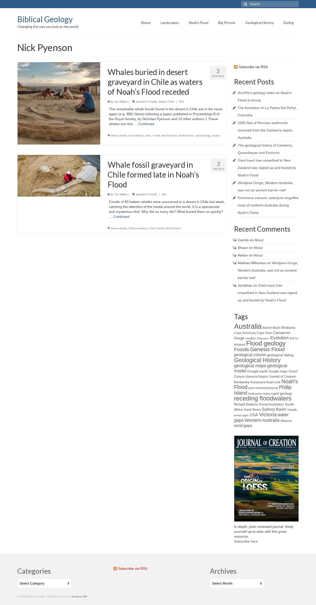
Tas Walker (121, 101)
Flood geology (266, 343)
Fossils (152, 101)
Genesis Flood (267, 349)
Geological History (257, 360)
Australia (248, 326)
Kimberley (242, 382)
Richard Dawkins (246, 404)
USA (254, 415)
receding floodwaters (263, 398)
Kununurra (258, 382)
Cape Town (264, 333)
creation (250, 338)
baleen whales (118, 135)
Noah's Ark (273, 382)
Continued (146, 124)
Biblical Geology (45, 19)
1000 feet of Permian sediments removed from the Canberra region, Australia (265, 130)
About (258, 240)
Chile (148, 135)
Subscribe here (246, 541)
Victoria (268, 414)
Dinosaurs (263, 338)
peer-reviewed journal (263, 388)
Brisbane (288, 328)
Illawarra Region (257, 376)
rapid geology (203, 135)
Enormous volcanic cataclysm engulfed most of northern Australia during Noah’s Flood (268, 205)
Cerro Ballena (136, 135)
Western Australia (262, 420)
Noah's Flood (166, 101)
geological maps (250, 365)
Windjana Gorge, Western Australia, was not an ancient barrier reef (268, 270)
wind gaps (243, 425)
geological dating (280, 355)
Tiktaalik (292, 409)
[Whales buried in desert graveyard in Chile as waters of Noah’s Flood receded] (59, 103)
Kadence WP (79, 596)
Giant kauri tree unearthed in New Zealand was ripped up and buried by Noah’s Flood (267, 167)
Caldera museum (138, 228)
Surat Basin (252, 409)
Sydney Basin (274, 409)
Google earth (257, 371)
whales (216, 135)
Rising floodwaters (271, 404)
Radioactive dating (259, 393)
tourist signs (241, 415)
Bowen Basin (271, 328)
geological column (250, 355)
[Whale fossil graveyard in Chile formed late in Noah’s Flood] (59, 175)
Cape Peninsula (245, 333)
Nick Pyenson (169, 135)
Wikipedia (286, 420)
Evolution (279, 337)
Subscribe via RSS (253, 67)
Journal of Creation (282, 376)
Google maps (278, 371)
